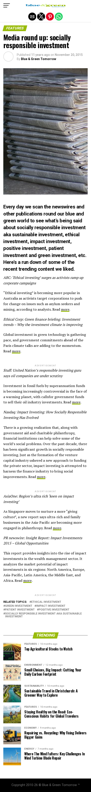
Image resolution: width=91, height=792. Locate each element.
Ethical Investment (46, 602)
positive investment (54, 609)
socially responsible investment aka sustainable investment (43, 615)
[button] (6, 5)
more (65, 309)
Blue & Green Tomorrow (38, 59)
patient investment (20, 609)
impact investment (50, 606)
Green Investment (18, 606)
